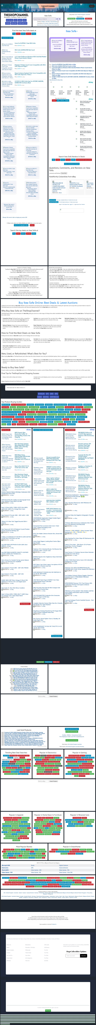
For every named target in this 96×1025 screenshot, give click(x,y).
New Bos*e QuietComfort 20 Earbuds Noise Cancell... (26, 679)
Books (32, 865)
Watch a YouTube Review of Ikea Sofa (72, 163)
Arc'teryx (75, 422)
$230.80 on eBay (9, 161)
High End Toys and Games (75, 404)
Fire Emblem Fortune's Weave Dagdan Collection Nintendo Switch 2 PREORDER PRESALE (79, 576)
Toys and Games (53, 21)
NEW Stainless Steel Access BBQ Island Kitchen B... (25, 674)
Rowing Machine (87, 824)
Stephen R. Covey (15, 771)
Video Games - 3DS (36, 870)
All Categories (42, 424)
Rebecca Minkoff (26, 855)
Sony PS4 (82, 755)
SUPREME (14, 830)
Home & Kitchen (63, 868)
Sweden (21, 897)
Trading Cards (87, 404)
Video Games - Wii (36, 872)
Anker (28, 771)
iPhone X (37, 755)
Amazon (18, 33)
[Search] (59, 19)
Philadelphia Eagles (70, 882)
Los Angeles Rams (25, 882)
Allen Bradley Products (79, 882)
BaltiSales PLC (19, 417)
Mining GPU (74, 769)
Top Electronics (39, 404)
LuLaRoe (17, 836)
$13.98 (82, 439)
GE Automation (37, 765)
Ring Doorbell (83, 849)
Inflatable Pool (6, 761)
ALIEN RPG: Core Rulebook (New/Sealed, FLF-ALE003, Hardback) (76, 184)
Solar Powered (56, 769)
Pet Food (28, 767)
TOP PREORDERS (70, 430)
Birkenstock (17, 849)
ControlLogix (88, 882)
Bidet (77, 826)
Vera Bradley (14, 819)
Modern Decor (59, 828)
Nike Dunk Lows (40, 25)
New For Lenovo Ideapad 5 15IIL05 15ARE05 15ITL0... (25, 672)
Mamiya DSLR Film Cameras (9, 414)
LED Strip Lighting (38, 826)
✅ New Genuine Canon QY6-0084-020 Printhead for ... (25, 680)
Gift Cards (5, 769)
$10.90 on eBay (32, 138)
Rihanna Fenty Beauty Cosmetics (10, 838)
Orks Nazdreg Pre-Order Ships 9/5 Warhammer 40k (79, 538)
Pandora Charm (7, 819)
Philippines (50, 894)
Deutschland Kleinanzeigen (42, 896)
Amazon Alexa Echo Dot (74, 851)
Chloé (32, 849)
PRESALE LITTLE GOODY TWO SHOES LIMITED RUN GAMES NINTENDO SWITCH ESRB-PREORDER (79, 592)
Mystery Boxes (88, 407)
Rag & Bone (10, 855)
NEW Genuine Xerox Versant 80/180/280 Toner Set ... (26, 668)
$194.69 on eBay (9, 97)
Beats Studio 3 (45, 759)
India (40, 897)
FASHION (8, 23)
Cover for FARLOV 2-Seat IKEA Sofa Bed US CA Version (32, 153)
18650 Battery (48, 769)
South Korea (54, 897)
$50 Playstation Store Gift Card (86, 767)
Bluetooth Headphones (30, 880)
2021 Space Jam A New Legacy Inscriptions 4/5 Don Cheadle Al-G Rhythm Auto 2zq (48, 565)
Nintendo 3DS (84, 757)
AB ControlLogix (32, 414)
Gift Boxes (46, 947)
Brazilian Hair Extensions (23, 834)
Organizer (8, 767)
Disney (29, 759)
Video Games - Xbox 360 (65, 872)
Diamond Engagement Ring (8, 828)
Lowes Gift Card (56, 832)
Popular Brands (6, 877)
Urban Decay (38, 857)
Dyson (4, 851)
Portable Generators (19, 419)
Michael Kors (32, 853)
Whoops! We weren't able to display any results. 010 (9, 206)
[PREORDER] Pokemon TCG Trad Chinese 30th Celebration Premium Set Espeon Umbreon (78, 584)
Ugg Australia (31, 857)
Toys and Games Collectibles (65, 884)
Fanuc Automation (80, 414)
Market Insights (10, 950)
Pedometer (74, 822)
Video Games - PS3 (64, 870)
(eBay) (60, 192)
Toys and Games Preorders (18, 404)
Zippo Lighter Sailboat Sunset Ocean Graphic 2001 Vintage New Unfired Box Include (54, 480)
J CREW (68, 886)
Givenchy (20, 851)
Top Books (65, 419)
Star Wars (80, 769)
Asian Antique (39, 832)
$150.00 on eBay (32, 98)
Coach (36, 849)
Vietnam (60, 897)
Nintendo (78, 757)
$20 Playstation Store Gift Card (73, 767)
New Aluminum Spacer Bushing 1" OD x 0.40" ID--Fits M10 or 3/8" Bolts (22, 475)
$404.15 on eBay (32, 175)
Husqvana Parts (59, 757)
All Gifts (46, 960)
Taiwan (49, 897)
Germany (82, 746)
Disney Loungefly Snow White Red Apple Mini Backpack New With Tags (53, 458)
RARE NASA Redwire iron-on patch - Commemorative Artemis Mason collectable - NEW (54, 511)
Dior (9, 830)
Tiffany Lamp (24, 822)
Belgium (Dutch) (74, 892)
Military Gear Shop (70, 417)
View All (47, 10)
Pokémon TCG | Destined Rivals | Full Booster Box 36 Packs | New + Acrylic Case (47, 549)
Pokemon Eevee (89, 759)
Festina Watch (27, 824)
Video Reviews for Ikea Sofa (55, 80)
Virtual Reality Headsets (60, 404)
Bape (9, 424)
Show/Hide (64, 173)
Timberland (67, 422)
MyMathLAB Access (14, 765)
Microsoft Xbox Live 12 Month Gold (75, 771)
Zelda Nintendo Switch (87, 763)
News (8, 947)
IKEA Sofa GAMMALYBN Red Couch (25, 50)
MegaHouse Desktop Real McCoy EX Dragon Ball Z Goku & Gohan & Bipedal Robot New (47, 611)
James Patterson (19, 769)
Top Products (48, 404)
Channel (20, 824)
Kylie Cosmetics (23, 836)
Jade (24, 767)
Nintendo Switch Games (70, 757)
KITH (19, 830)
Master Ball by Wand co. (54, 23)
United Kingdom (81, 14)
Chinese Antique (52, 830)
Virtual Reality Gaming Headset (72, 765)
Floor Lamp (56, 817)
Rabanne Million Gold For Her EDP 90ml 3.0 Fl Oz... (26, 690)
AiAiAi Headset (53, 759)
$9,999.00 (20, 439)
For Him (46, 952)
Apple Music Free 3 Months (79, 204)
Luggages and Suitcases (23, 773)
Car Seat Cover (12, 763)
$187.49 (83, 470)
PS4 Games (44, 407)
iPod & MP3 (5, 870)
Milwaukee (39, 853)
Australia (88, 14)
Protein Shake (82, 826)
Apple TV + (72, 204)
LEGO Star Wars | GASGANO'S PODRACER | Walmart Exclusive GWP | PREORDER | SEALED (25, 733)
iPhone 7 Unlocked (42, 877)
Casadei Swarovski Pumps (24, 826)
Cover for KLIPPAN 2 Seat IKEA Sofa (25, 43)
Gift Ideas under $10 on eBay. (71, 731)
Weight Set (68, 822)
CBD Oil (86, 822)
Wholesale (28, 765)
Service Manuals (13, 884)
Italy (52, 892)
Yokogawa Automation (8, 417)
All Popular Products (22, 424)
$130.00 (51, 484)
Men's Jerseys (27, 832)
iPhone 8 (49, 755)
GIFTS (15, 20)
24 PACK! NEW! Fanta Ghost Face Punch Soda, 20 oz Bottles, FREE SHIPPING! (22, 485)
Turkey (63, 897)
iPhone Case (16, 759)
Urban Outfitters (16, 840)
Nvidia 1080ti (40, 771)
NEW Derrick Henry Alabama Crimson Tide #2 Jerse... (26, 687)
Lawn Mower (12, 761)
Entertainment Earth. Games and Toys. (84, 159)
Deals (27, 10)
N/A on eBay (9, 209)
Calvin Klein (25, 838)
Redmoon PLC (29, 417)
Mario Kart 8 (90, 761)
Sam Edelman (33, 855)
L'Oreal (5, 853)
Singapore (84, 892)
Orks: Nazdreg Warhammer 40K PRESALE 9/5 (78, 502)
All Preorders (62, 424)
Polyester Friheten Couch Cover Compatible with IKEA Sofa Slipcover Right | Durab (9, 156)
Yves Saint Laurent (41, 855)
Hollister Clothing (6, 765)
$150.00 (19, 52)
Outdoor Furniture (46, 826)
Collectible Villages (19, 409)
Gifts (23, 10)
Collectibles (30, 404)
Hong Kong (90, 892)
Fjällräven (9, 851)
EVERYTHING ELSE (22, 23)
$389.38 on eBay (9, 190)
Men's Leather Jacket (25, 830)
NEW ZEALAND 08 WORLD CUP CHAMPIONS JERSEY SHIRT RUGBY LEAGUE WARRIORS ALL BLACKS (58, 187)
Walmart (23, 33)
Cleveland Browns (60, 882)
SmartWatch (80, 822)
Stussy (4, 424)
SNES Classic (79, 407)
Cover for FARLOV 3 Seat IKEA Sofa (32, 172)
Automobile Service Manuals (53, 419)
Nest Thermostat (21, 880)
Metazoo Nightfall (34, 407)
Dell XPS (42, 757)
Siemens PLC (57, 763)
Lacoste (63, 886)
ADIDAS (51, 422)
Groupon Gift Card (40, 834)
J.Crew (32, 851)
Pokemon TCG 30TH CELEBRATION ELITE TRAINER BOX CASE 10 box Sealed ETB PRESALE (79, 568)
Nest (43, 853)
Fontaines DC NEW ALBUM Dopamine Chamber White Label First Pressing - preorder (24, 732)
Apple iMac (36, 757)
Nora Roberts (22, 771)
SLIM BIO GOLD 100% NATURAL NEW (25, 686)
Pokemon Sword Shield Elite (53, 25)
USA (76, 14)
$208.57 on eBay (32, 118)
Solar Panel (45, 830)
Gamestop (28, 33)
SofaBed (35, 828)
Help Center (9, 958)
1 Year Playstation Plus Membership (86, 765)
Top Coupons (33, 424)
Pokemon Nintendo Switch (72, 761)
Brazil (75, 897)
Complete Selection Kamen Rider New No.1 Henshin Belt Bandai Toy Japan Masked (48, 603)
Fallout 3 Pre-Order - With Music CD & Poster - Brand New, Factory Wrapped (78, 545)
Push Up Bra (14, 834)
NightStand (52, 822)
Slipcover (38, 822)
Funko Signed (74, 773)
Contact (8, 952)
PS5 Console (45, 23)
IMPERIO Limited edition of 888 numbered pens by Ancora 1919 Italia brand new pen (53, 469)
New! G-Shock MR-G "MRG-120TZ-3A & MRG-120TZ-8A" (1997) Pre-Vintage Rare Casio (15, 508)
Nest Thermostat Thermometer (62, 851)
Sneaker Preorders (30, 886)
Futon (47, 828)
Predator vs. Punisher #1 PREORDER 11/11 (85, 466)
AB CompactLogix (42, 414)
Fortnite (87, 773)
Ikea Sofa (39, 817)
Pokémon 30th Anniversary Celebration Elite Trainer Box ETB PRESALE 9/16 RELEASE (79, 523)
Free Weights (89, 826)
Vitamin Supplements (78, 824)
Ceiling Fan (54, 826)
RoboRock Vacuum (90, 851)
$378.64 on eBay (32, 156)
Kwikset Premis (59, 765)
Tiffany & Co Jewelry (8, 817)
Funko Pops (5, 407)
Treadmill (84, 817)
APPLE (24, 20)
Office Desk (37, 824)
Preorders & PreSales (14, 10)
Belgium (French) (66, 892)
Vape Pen (71, 824)
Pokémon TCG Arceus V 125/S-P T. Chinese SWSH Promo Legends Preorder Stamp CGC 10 (25, 741)
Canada (24, 892)
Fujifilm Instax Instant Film (7, 759)
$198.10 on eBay (9, 139)
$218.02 (19, 450)
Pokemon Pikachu (80, 759)
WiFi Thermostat (71, 853)
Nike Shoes (10, 757)
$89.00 (50, 462)
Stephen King (26, 769)
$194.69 (19, 45)
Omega (4, 855)
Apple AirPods (52, 200)
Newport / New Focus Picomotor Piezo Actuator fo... (26, 689)
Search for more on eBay (21, 225)
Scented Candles (49, 817)
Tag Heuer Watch (12, 832)
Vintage (19, 767)
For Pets (46, 958)
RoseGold (16, 828)
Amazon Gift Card (55, 834)
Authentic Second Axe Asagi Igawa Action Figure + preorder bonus (20, 739)
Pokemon (12, 407)
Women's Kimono (20, 761)
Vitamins (15, 422)
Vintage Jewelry (26, 817)
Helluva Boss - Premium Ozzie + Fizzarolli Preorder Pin (17, 737)
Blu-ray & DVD (6, 865)
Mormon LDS (34, 409)
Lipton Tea (27, 761)
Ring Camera (54, 849)
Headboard (58, 822)
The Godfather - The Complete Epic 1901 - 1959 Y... (26, 681)
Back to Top (48, 1010)
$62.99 (82, 461)
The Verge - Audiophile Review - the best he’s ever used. (66, 200)
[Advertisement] (24, 251)
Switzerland (42, 892)
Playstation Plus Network (74, 755)
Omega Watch (17, 822)
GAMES (20, 20)
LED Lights (83, 877)
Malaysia (45, 894)
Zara (43, 857)
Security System (79, 853)
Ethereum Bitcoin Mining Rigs (53, 761)
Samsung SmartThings (67, 880)
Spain (49, 892)
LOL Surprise (5, 763)
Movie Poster (52, 828)
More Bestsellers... (25, 604)
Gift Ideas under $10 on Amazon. (72, 729)
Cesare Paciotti (15, 826)
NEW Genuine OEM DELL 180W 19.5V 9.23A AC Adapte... (26, 682)
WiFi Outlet (83, 851)
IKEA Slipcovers (40, 419)
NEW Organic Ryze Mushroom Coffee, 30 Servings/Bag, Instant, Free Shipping (22, 435)
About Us (9, 944)
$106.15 (51, 515)
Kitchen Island (50, 824)
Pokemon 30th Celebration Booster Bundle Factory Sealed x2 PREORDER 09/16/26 (24, 738)
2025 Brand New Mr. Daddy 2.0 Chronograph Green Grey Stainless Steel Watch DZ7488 (16, 500)
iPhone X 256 (63, 877)
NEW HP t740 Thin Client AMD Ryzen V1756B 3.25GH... (25, 688)
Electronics (5, 868)
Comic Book (85, 769)
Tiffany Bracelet (6, 824)
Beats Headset (38, 759)
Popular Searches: (13, 877)
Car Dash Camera (40, 773)
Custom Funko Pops (87, 771)
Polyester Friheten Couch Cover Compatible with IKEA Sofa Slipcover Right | (30, 65)
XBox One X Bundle (71, 759)
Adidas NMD (6, 755)
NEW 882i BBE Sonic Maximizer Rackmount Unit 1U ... (25, 673)
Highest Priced (71, 424)
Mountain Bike (85, 819)
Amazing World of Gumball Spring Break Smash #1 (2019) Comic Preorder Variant (23, 734)
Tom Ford (25, 857)
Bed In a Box (41, 828)
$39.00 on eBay (9, 118)
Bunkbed (59, 826)
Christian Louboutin (6, 826)
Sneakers (43, 21)
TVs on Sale (27, 763)
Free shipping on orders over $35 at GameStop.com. (71, 736)
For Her (46, 950)
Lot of (4, 767)
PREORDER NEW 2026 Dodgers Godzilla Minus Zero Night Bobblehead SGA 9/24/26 (24, 742)
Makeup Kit (14, 767)
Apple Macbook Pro (41, 412)
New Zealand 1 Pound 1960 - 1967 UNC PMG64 (15, 568)
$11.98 (82, 481)
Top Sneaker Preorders (32, 422)
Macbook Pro (43, 755)
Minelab (58, 759)
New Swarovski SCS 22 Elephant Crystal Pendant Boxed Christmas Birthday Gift (15, 529)
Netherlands (59, 892)
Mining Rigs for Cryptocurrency (79, 412)
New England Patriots (16, 882)
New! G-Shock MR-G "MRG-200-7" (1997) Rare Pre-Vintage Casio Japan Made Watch (15, 594)
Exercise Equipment (77, 817)
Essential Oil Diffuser (41, 880)
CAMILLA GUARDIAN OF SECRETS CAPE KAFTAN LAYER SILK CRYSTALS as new (16, 537)
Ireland (20, 892)
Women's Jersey (7, 834)
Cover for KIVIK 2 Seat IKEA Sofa (9, 172)
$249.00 (19, 489)
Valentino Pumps (20, 832)
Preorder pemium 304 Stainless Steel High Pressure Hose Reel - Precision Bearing (84, 446)
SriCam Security (76, 849)
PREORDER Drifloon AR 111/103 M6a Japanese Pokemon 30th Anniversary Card (86, 435)
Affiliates (9, 960)
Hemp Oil (91, 822)
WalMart (69, 735)
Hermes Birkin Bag (9, 822)
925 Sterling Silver (17, 817)
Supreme (44, 886)
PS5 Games (52, 407)
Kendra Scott (43, 851)
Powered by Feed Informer (58, 634)
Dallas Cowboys (34, 882)
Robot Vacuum (64, 853)
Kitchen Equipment (39, 819)
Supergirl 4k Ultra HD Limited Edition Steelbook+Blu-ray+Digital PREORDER (85, 457)
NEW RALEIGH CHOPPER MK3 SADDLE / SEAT (53, 501)
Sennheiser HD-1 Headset (41, 761)
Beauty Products (6, 422)
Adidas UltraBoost (13, 755)
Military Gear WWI (81, 417)
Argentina (71, 897)
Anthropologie (6, 849)
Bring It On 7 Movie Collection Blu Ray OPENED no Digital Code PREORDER (22, 736)
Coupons (33, 10)
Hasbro (76, 776)
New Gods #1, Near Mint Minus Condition (13, 588)
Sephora (20, 838)
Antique (58, 830)
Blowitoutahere (60, 417)
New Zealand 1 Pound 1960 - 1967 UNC (13, 574)
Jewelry (72, 419)
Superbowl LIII (8, 882)
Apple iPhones (86, 409)
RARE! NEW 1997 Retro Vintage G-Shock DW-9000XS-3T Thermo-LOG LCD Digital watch (15, 581)
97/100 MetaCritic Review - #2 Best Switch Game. (68, 202)
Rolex (20, 855)
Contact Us (54, 924)
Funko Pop (22, 757)
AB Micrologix (52, 414)
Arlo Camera (52, 851)
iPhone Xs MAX (50, 877)
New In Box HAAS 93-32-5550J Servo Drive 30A (22, 466)
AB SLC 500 (70, 414)
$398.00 (83, 450)
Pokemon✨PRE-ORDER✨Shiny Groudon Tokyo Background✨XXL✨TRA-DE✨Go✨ (79, 531)
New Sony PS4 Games (77, 884)
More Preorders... (89, 610)
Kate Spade (37, 851)
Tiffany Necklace (14, 824)
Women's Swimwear (10, 836)
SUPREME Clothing (84, 422)
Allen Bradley (22, 414)
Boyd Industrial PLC (40, 417)
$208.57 (19, 68)
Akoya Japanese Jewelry (23, 819)
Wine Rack (52, 819)
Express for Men (23, 828)
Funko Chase (81, 773)
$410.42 (19, 479)
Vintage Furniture (57, 824)
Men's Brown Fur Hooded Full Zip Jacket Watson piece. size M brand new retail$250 (15, 560)
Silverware (46, 819)
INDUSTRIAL (14, 23)
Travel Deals (28, 952)
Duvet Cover (58, 819)
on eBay (12, 495)
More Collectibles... (57, 636)
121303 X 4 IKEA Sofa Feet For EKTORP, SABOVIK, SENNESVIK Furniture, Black (29, 82)
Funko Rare (68, 773)
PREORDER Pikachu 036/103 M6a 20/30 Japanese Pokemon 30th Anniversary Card (85, 476)
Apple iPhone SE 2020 (28, 412)
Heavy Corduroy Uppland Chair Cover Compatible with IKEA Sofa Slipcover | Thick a (30, 73)
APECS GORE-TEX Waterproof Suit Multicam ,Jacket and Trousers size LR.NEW (53, 491)
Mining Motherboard (40, 763)
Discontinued (23, 759)
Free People (15, 851)
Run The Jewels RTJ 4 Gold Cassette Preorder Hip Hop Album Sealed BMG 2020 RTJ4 (24, 740)
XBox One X (91, 757)
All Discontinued (52, 424)
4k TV (53, 757)
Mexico (67, 897)
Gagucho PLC (50, 417)
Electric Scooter (56, 773)
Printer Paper (55, 771)
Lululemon (17, 853)
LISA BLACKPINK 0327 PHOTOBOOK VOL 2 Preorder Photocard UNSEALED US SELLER (24, 744)
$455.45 (19, 470)
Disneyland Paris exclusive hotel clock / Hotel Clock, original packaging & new (46, 526)
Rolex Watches (80, 419)
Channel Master (51, 765)
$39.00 (19, 60)
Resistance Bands (71, 826)
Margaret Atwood (7, 771)
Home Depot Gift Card (48, 832)
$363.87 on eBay (9, 175)
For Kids (46, 955)
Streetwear (22, 422)
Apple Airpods (68, 409)
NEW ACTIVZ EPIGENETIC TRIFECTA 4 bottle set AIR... (26, 678)
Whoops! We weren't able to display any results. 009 (15, 217)
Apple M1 (60, 409)
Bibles (27, 409)
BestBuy (33, 33)
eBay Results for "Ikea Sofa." (7, 37)
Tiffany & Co (19, 857)
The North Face (12, 857)
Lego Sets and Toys (22, 407)
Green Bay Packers (42, 882)
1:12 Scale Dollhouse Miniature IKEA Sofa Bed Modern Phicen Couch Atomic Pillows (30, 57)
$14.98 (82, 492)
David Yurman (41, 849)
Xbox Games (60, 407)
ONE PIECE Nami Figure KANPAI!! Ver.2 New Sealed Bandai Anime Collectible (46, 580)
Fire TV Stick (47, 757)
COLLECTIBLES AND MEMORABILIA (43, 430)
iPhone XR (57, 877)
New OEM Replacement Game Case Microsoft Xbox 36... (25, 676)
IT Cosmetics (26, 851)
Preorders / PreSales (30, 947)
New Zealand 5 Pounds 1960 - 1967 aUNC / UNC (15, 515)
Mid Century (38, 830)
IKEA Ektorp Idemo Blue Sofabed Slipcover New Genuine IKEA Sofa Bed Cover (32, 191)
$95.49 (50, 504)
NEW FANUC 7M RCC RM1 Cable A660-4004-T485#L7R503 (25, 675)
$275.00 (51, 473)
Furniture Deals (30, 419)
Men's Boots (4, 832)
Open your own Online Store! (71, 740)
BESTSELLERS (10, 20)
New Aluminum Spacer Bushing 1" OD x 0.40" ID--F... (26, 683)
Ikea (43, 817)
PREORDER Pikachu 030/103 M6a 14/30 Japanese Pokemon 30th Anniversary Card (85, 488)
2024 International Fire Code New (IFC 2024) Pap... (25, 684)
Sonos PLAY (44, 765)
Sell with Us (9, 955)
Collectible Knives (6, 409)
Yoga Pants (16, 757)
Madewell (26, 853)
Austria (46, 892)
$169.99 (19, 461)
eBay (14, 33)
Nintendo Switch (69, 407)
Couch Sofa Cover (44, 822)
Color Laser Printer (48, 771)
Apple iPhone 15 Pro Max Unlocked (11, 412)
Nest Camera (61, 849)
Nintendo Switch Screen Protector (74, 763)
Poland (80, 892)
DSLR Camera (48, 773)
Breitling (23, 849)
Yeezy (45, 25)
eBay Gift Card (48, 834)
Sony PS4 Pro (82, 776)
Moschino (5, 830)
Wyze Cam (89, 849)
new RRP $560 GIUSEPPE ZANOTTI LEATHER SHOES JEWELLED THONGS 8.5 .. (15, 553)
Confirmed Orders (43, 422)
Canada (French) (30, 892)
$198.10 (19, 77)
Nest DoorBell (68, 849)
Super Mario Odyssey (54, 202)
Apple (12, 849)
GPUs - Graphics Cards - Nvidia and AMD (58, 412)
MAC (22, 853)
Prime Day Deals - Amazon (24, 755)
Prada (29, 828)
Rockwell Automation (49, 763)
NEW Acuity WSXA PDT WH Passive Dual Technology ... (25, 669)
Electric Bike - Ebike (20, 763)
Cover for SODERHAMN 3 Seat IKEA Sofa (9, 187)
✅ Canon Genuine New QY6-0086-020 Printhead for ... (25, 671)
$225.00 (51, 496)
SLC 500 (56, 767)
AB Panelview (61, 414)
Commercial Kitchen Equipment (48, 409)
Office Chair (43, 824)
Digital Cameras (63, 865)
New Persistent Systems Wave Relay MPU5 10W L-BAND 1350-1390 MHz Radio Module (22, 446)
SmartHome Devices (77, 880)
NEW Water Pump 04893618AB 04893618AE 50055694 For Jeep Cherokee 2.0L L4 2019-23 (22, 457)
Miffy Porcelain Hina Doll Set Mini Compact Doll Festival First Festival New (46, 588)
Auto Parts (40, 10)
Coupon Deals (11, 769)
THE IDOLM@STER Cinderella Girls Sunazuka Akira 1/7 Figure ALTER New (46, 596)
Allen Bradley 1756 (49, 767)
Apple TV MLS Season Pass (64, 204)
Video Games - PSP (7, 872)
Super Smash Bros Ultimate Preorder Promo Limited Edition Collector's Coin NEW (23, 745)
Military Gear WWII (7, 419)
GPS (32, 868)
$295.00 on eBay (32, 196)
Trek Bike (92, 819)
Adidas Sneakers (38, 886)
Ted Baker (6, 857)
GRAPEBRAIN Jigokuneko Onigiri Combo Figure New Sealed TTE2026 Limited (46, 518)
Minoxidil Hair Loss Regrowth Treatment (73, 819)
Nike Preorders (58, 422)
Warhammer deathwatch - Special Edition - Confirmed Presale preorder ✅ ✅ (77, 495)
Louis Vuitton (11, 853)
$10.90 (19, 85)
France (55, 892)
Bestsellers (4, 10)
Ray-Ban (15, 855)
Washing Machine (40, 769)
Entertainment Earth (76, 735)
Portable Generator (56, 755)
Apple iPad (77, 409)
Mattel (92, 773)
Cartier (28, 849)
